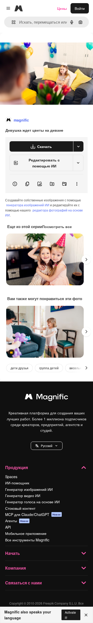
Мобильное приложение (26, 533)
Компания (15, 568)
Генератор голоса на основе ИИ (32, 501)
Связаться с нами (23, 583)
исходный (34, 44)
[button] (47, 446)
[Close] (86, 615)
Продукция (16, 467)
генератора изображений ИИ (27, 205)
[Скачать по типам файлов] (78, 146)
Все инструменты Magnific (27, 539)
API (8, 527)
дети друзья (19, 368)
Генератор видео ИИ (22, 495)
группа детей (49, 368)
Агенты (16, 520)
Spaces (11, 476)
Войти (80, 8)
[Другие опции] (77, 184)
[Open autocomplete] (11, 22)
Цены (62, 8)
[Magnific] (46, 398)
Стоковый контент (20, 508)
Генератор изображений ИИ (29, 489)
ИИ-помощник (17, 482)
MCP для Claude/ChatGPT (33, 514)
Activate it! (70, 614)
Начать (12, 553)
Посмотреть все (57, 226)
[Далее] (86, 259)
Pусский (46, 445)
